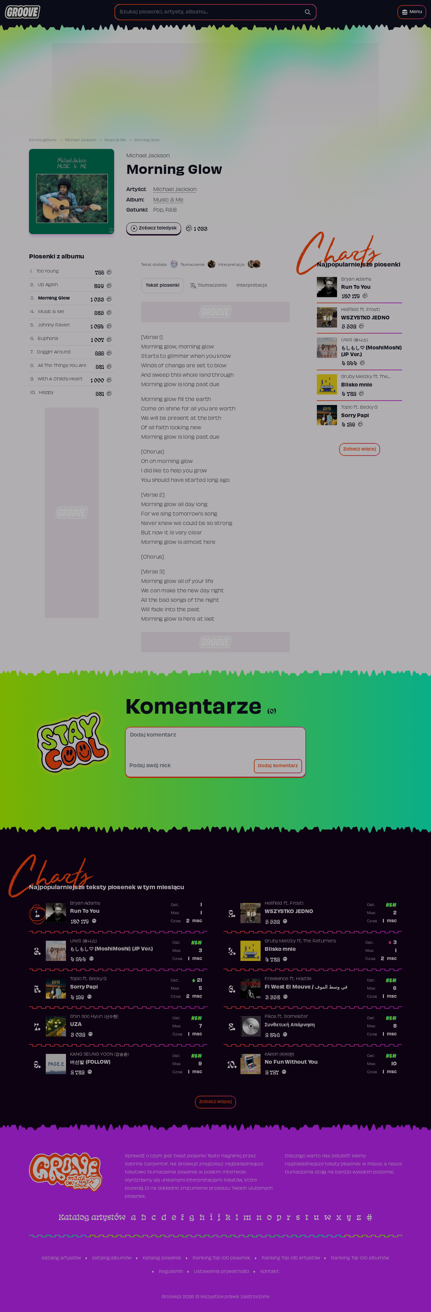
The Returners (319, 941)
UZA (76, 1024)
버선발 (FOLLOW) (90, 1062)
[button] (412, 12)
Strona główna (43, 140)
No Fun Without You (291, 1062)
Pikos (270, 1017)
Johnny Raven (54, 325)
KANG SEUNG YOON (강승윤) (99, 1055)
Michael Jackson (80, 140)
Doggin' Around (54, 352)
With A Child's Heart (60, 379)
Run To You (356, 287)
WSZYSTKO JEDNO (365, 318)
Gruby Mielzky (356, 377)
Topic (347, 408)
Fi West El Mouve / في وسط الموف (306, 987)
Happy (46, 393)
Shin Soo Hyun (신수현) (94, 1017)
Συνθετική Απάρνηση (290, 1025)
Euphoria (48, 339)
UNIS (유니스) (354, 340)
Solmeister (296, 1017)
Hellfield (350, 310)
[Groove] (22, 12)
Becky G (368, 408)
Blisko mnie (356, 385)
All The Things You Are (62, 366)
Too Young (47, 272)
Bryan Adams (356, 280)
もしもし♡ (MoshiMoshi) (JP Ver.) (371, 351)
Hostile (303, 979)
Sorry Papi (355, 415)
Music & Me (115, 140)
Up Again (48, 285)
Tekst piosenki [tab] (162, 286)
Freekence (276, 979)
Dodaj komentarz (278, 766)
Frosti (373, 310)
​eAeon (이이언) (279, 1055)
